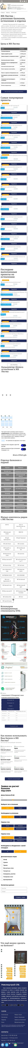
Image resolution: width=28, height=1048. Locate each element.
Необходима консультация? (17, 5)
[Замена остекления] (3, 10)
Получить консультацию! (14, 778)
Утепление (4, 1017)
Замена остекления (20, 1019)
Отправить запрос (20, 897)
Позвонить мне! (14, 726)
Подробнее (14, 112)
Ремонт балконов (19, 1017)
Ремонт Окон (18, 1014)
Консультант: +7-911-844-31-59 (9, 1038)
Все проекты (14, 364)
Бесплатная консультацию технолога (14, 91)
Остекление (4, 1014)
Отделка (3, 1019)
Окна (2, 1022)
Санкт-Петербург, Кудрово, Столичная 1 (12, 1043)
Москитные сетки (19, 1022)
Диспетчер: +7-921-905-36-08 (9, 1035)
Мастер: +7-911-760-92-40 (8, 1040)
